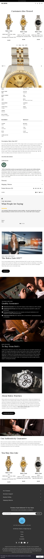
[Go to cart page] (40, 3)
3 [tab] (23, 223)
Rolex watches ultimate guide (23, 406)
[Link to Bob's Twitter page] (16, 543)
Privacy (21, 531)
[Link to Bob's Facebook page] (19, 543)
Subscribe (38, 513)
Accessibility (21, 538)
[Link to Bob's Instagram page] (21, 543)
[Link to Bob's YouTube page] (24, 543)
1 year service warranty (36, 315)
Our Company (6, 490)
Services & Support (8, 494)
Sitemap (22, 536)
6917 (2, 96)
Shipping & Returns (8, 500)
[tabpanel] (22, 215)
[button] (41, 66)
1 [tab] (20, 223)
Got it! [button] (40, 556)
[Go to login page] (37, 3)
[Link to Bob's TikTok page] (27, 543)
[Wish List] (42, 48)
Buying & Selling (7, 497)
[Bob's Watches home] (4, 3)
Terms (22, 534)
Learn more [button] (3, 557)
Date (2, 92)
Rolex (3, 88)
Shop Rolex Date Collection (7, 156)
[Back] (17, 45)
